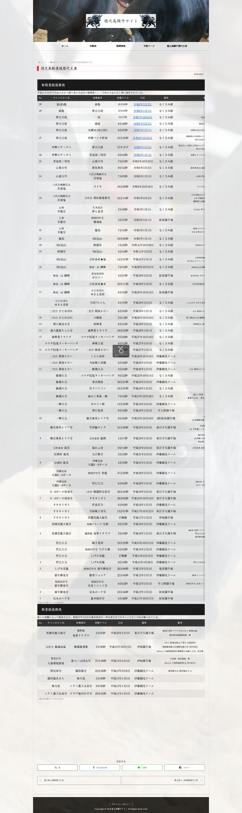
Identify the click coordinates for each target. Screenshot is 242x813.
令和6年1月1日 (142, 154)
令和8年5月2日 (142, 104)
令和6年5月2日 (142, 147)
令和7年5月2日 (142, 123)
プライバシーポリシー (121, 804)
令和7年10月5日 (142, 117)
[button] (185, 767)
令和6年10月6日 (142, 137)
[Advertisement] (121, 728)
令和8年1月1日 (142, 110)
